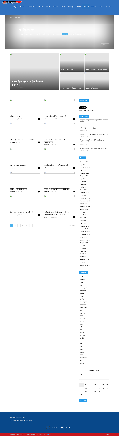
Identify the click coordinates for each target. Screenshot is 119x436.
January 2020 (84, 195)
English (108, 7)
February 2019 (84, 226)
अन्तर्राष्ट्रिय (71, 7)
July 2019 (83, 212)
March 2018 (83, 257)
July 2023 (83, 165)
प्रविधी (79, 7)
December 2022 (85, 167)
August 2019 (84, 209)
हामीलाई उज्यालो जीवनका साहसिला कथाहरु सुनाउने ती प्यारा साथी (56, 213)
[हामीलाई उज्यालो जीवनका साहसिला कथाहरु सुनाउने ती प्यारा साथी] (59, 202)
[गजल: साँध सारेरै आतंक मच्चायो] (59, 106)
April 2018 (83, 254)
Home (11, 17)
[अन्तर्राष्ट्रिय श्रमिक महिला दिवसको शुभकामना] (34, 71)
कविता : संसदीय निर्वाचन (18, 189)
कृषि (84, 34)
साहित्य (85, 7)
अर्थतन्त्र (40, 7)
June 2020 (83, 181)
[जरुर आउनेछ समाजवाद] (25, 155)
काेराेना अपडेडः (79, 34)
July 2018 (83, 245)
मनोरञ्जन (82, 335)
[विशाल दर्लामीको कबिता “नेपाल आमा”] (25, 130)
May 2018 (83, 251)
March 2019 (83, 223)
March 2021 (83, 170)
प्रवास (81, 324)
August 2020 (84, 176)
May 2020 (83, 184)
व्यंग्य (101, 7)
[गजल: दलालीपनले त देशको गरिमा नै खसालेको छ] (59, 130)
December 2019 (85, 198)
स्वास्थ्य (48, 7)
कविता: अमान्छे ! (15, 116)
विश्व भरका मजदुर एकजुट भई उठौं (21, 212)
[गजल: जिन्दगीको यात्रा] (97, 81)
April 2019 (83, 220)
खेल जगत (55, 7)
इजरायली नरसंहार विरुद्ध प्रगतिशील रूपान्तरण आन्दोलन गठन (94, 134)
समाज (81, 355)
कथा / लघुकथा (58, 34)
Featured (83, 279)
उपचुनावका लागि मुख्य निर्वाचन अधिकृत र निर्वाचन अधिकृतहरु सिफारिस (94, 121)
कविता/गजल (65, 34)
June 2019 (83, 215)
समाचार (22, 7)
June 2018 (83, 248)
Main (26, 34)
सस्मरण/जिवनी (83, 358)
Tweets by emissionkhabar (87, 110)
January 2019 (84, 229)
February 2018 (84, 259)
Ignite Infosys (48, 434)
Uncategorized (84, 288)
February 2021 (84, 173)
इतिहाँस (52, 34)
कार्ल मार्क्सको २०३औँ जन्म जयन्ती (56, 165)
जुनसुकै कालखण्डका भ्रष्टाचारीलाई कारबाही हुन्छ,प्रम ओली (93, 148)
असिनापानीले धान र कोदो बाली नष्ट (88, 128)
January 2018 (84, 262)
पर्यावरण (63, 7)
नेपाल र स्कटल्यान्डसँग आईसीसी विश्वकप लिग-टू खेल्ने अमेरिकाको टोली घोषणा (92, 141)
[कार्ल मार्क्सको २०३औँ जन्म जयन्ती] (59, 155)
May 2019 (83, 218)
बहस (81, 330)
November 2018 (85, 234)
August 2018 (84, 243)
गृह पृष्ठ (15, 7)
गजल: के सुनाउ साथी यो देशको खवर (56, 189)
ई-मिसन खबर (14, 88)
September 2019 (85, 206)
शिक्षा (81, 346)
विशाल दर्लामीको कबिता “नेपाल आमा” (22, 140)
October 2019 (84, 204)
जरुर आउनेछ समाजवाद (18, 165)
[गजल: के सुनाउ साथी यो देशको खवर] (59, 179)
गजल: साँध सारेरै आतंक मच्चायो (55, 116)
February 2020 (84, 192)
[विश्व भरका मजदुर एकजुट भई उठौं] (25, 202)
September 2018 (85, 240)
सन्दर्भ (81, 349)
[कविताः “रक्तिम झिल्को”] (72, 62)
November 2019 (85, 201)
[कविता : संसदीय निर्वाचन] (25, 179)
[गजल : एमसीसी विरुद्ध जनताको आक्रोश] (97, 62)
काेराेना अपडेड (71, 34)
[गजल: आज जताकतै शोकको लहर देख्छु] (72, 81)
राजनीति (82, 338)
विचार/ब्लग (31, 7)
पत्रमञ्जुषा (82, 318)
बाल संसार (94, 7)
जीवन (81, 316)
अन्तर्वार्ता (42, 34)
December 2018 (85, 231)
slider (31, 34)
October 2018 (84, 237)
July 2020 (83, 179)
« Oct (80, 395)
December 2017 (85, 265)
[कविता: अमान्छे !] (25, 106)
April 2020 (83, 187)
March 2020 (83, 190)
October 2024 (84, 162)
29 (27, 225)
